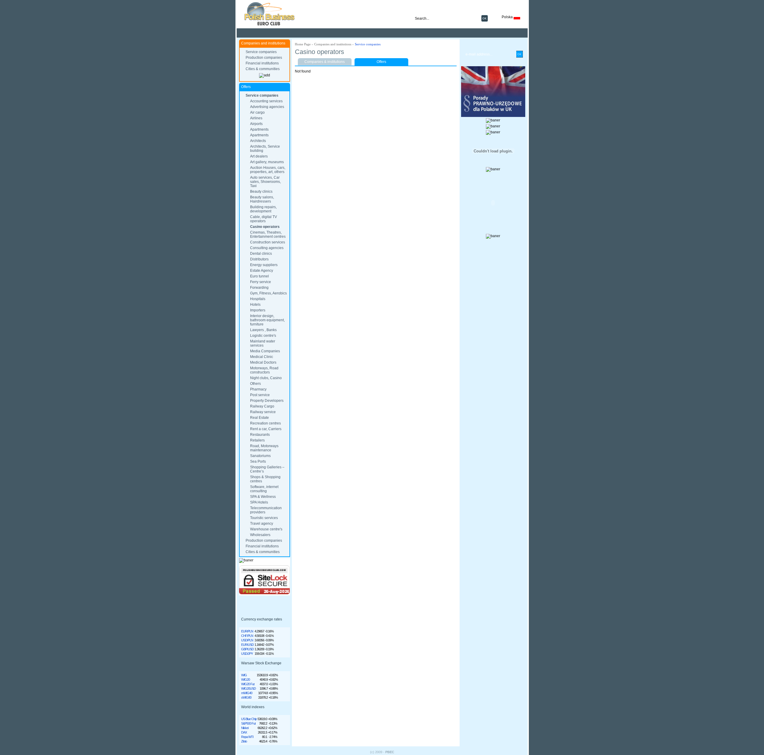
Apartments (259, 129)
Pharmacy (258, 389)
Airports (256, 124)
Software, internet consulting (264, 489)
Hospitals (257, 299)
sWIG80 (246, 697)
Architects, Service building (265, 148)
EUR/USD (247, 644)
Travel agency (261, 523)
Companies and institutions (332, 44)
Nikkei (244, 728)
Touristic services (264, 518)
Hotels (255, 304)
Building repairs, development (263, 209)
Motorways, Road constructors (264, 370)
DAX (244, 732)
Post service (260, 395)
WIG (244, 675)
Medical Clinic (261, 357)
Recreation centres (265, 423)
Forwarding (259, 287)
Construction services (267, 242)
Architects (258, 141)
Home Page (303, 44)
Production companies (264, 57)
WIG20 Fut (247, 684)
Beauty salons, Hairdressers (262, 199)
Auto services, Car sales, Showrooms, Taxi (265, 181)
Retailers (257, 440)
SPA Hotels (259, 502)
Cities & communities (263, 69)
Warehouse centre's (266, 529)
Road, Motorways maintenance (264, 448)
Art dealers (259, 156)
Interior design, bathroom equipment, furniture (267, 320)
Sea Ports (258, 461)
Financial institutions (262, 63)
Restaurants (260, 435)
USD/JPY (247, 653)
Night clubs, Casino (266, 378)
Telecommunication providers (266, 510)
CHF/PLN (247, 635)
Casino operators (265, 227)
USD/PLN (247, 640)
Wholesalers (260, 535)
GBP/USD (247, 649)
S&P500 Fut (248, 723)
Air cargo (257, 112)
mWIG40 (246, 693)
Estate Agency (261, 270)
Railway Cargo (262, 406)
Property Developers (267, 401)
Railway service (263, 412)
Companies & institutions (324, 62)
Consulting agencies (267, 248)
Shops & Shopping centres (265, 479)
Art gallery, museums (267, 162)
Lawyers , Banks (263, 330)
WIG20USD (248, 688)
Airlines (256, 118)
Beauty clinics (261, 191)
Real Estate (259, 418)
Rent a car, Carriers (265, 429)
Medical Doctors (263, 362)
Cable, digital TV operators (263, 219)
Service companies (261, 52)
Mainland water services (262, 343)
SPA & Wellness (263, 497)
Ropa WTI (247, 737)
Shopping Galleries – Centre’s (267, 469)
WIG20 (245, 679)
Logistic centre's (263, 336)
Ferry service (260, 282)
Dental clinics (261, 253)
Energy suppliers (264, 265)
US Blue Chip (249, 719)
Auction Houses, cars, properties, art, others (267, 170)
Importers (257, 310)
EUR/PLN (247, 631)
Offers (381, 62)
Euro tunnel (259, 276)
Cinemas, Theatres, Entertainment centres (268, 234)
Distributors (259, 259)
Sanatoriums (260, 456)
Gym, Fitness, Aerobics (268, 293)
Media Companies (265, 351)
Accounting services (266, 101)
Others (255, 384)
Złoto (244, 741)
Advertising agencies (267, 107)
